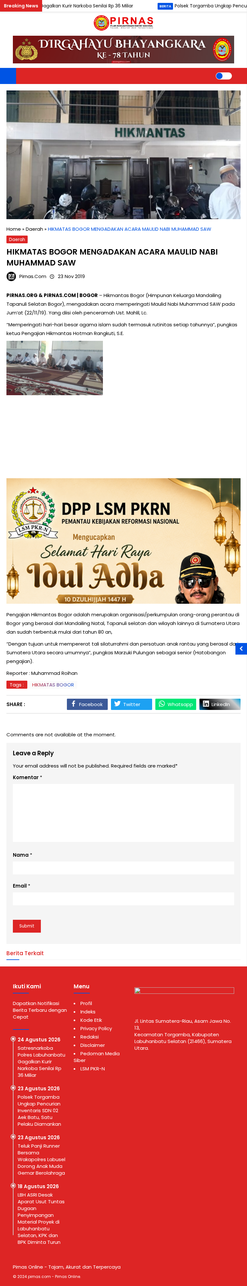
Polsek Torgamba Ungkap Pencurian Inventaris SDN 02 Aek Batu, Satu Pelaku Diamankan (39, 1110)
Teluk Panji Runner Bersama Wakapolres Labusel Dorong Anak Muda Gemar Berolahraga (41, 1159)
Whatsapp (180, 704)
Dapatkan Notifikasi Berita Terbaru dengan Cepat (40, 1010)
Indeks (88, 1011)
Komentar (26, 777)
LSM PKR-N (92, 1068)
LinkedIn (221, 704)
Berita (165, 6)
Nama (21, 855)
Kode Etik (91, 1020)
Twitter (131, 704)
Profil (86, 1003)
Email (20, 885)
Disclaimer (92, 1045)
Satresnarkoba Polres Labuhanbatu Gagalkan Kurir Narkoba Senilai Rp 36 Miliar (41, 1061)
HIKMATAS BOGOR (53, 684)
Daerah (17, 240)
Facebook (91, 704)
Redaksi (89, 1036)
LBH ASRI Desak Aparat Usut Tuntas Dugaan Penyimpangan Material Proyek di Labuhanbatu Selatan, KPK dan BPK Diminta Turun (41, 1218)
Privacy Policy (96, 1028)
